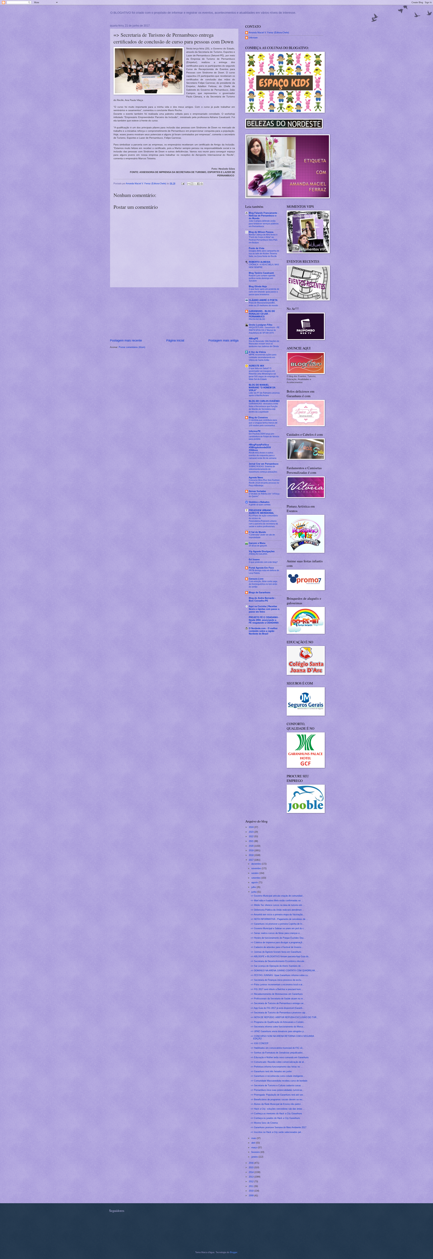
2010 (251, 1191)
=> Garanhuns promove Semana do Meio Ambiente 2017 (278, 1127)
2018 (251, 855)
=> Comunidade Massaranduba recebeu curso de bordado (279, 1080)
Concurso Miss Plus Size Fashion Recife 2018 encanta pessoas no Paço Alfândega (264, 483)
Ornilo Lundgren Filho (260, 325)
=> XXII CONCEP (259, 1043)
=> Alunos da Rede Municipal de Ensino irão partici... (277, 1104)
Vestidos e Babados (259, 502)
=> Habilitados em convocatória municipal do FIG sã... (277, 1048)
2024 (251, 827)
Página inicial (175, 340)
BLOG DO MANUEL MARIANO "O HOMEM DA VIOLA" (262, 388)
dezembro (256, 864)
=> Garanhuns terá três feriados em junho (271, 1071)
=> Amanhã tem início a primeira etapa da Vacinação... (278, 914)
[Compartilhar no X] (195, 183)
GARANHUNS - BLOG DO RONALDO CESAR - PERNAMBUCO (262, 314)
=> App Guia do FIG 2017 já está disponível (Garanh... (277, 1008)
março (254, 1147)
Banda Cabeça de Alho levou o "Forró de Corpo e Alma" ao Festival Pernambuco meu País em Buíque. (263, 238)
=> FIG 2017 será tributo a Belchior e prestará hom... (277, 989)
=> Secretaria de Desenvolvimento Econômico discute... (278, 961)
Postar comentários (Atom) (132, 347)
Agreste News (256, 477)
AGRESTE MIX (256, 365)
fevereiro (255, 1152)
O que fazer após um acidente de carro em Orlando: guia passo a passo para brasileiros (264, 292)
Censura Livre (256, 579)
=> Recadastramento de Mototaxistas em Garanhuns (277, 994)
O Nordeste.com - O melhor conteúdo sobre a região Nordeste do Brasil (263, 631)
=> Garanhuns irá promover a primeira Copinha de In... (277, 924)
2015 (251, 1167)
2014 (251, 1172)
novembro (256, 868)
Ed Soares (254, 559)
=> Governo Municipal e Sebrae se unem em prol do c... (278, 928)
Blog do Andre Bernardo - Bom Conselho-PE (262, 599)
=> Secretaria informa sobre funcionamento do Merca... (278, 1026)
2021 (251, 841)
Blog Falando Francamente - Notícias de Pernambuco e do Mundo (263, 216)
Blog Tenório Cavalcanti (261, 273)
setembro (256, 878)
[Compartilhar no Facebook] (198, 183)
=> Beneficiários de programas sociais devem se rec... (277, 1099)
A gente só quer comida (259, 504)
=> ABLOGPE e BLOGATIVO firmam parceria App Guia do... (280, 956)
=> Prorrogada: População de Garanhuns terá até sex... (278, 1094)
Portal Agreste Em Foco (261, 568)
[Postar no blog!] (192, 183)
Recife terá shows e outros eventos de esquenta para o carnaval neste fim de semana (262, 455)
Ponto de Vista (256, 248)
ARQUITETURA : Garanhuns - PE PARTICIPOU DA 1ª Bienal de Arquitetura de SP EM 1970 (264, 330)
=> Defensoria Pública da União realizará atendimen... (277, 910)
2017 (251, 860)
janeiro (254, 1157)
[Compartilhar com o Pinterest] (201, 183)
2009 (251, 1195)
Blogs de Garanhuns (259, 592)
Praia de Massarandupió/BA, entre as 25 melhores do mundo (263, 304)
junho (254, 892)
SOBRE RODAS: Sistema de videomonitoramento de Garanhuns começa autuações (263, 469)
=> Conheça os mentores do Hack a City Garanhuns (276, 1113)
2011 (251, 1186)
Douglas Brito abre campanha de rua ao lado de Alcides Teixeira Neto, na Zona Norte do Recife (264, 253)
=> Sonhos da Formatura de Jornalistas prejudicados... (278, 1052)
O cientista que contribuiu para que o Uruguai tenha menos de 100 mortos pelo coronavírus (263, 423)
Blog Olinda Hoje (258, 286)
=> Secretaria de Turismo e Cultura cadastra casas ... (277, 1085)
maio (254, 1138)
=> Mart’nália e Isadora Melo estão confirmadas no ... (277, 900)
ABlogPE (253, 338)
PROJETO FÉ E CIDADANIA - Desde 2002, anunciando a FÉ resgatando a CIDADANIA (264, 620)
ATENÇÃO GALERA (258, 554)
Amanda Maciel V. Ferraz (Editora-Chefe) (269, 32)
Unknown (253, 37)
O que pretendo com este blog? (263, 562)
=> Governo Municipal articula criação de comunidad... (277, 896)
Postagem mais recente (126, 340)
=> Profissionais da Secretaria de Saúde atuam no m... (278, 998)
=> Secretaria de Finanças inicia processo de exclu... (277, 980)
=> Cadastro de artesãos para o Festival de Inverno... (277, 947)
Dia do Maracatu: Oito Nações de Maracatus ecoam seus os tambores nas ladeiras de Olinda (264, 344)
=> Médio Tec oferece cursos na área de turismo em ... (278, 905)
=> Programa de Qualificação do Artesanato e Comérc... (278, 1022)
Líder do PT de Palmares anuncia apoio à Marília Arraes (264, 394)
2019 (251, 850)
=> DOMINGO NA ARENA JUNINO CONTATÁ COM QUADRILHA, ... (284, 970)
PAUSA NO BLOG (257, 319)
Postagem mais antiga (223, 340)
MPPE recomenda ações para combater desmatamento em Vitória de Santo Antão (262, 357)
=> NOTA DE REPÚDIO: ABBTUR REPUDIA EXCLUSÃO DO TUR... (284, 1017)
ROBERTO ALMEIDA (259, 262)
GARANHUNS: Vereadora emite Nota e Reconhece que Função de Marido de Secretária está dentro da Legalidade (263, 408)
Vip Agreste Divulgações (262, 551)
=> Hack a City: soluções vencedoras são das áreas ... (278, 1109)
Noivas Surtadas (257, 491)
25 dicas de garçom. (258, 546)
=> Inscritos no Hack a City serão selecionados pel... (277, 1132)
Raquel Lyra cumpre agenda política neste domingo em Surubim (262, 278)
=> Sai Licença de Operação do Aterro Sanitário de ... (277, 966)
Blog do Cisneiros (258, 417)
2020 (251, 846)
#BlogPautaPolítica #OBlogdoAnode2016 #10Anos (260, 447)
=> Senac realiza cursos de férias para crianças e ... (276, 933)
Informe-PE (255, 431)
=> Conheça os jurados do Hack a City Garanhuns (275, 1118)
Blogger (233, 1252)
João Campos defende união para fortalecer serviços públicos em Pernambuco (264, 224)
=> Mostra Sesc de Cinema (264, 1123)
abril (253, 1143)
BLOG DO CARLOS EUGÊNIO (264, 401)
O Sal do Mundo (257, 532)
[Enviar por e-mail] (188, 183)
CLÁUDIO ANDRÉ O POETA (263, 300)
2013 (251, 1176)
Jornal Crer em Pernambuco (263, 464)
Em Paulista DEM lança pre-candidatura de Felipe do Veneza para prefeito (264, 436)
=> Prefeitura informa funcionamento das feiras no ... (277, 1066)
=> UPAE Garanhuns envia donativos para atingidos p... (278, 1031)
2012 (251, 1181)
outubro (255, 873)
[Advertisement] (174, 313)
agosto (255, 882)
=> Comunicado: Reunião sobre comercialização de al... (278, 1062)
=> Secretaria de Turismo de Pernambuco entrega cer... (278, 1003)
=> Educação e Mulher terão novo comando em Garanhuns (280, 1057)
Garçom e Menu (257, 543)
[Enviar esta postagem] (182, 183)
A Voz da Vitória (257, 352)
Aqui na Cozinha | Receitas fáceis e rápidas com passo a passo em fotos (264, 609)
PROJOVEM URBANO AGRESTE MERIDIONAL (261, 511)
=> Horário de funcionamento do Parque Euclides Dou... (278, 938)
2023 (251, 832)
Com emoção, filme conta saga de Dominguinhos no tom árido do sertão (263, 584)
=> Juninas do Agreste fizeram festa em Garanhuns (276, 952)
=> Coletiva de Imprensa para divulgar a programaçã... (277, 942)
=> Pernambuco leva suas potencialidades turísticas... (277, 1090)
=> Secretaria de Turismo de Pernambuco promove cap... (279, 1012)
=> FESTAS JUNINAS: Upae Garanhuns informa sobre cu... (280, 975)
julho (254, 887)
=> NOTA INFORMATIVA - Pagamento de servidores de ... (279, 919)
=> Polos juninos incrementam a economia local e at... (277, 984)
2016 (251, 1163)
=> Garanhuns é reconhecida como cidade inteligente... (278, 1076)
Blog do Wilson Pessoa (261, 232)
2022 (251, 836)
